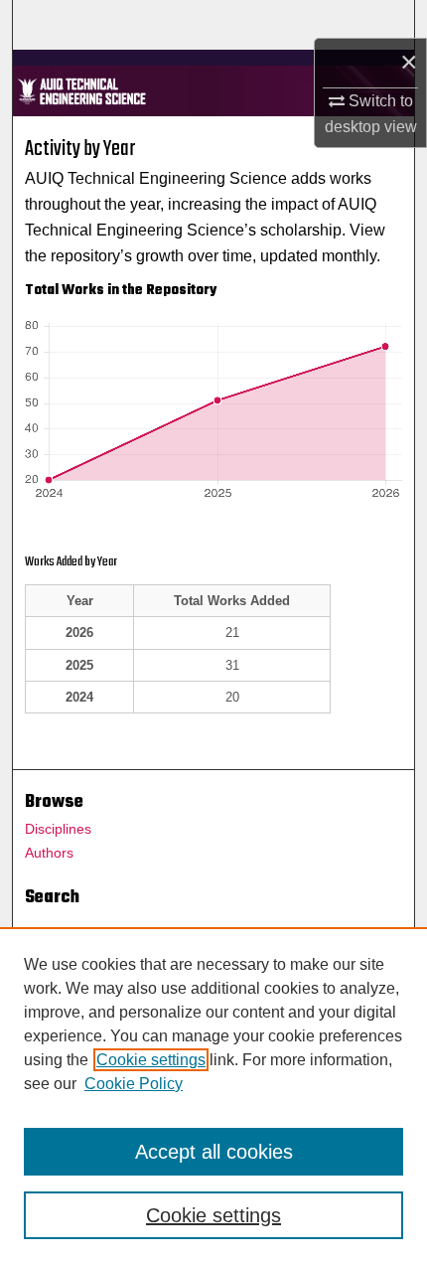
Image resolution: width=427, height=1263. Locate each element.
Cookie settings (151, 1059)
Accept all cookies (214, 1152)
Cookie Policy (133, 1083)
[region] (213, 1095)
